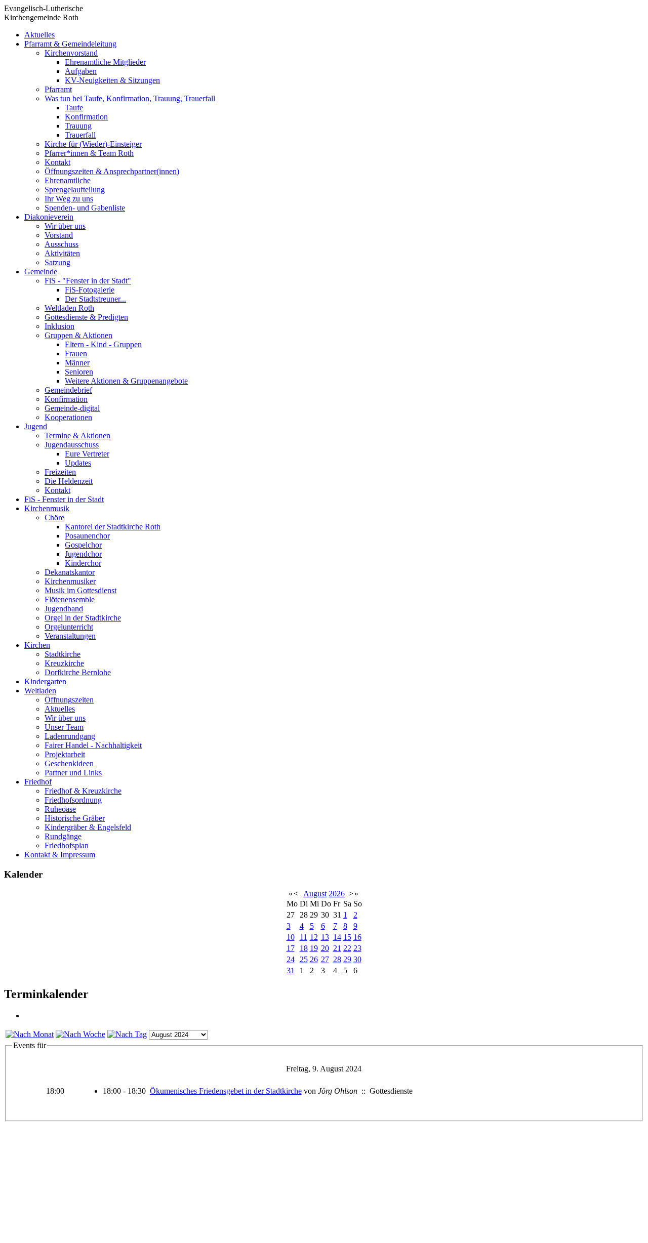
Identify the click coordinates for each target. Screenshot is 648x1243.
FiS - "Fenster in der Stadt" (88, 280)
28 (337, 959)
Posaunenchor (87, 535)
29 (347, 959)
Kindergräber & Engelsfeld (88, 827)
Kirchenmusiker (70, 581)
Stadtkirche (62, 654)
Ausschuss (61, 244)
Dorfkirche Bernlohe (78, 672)
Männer (77, 362)
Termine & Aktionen (77, 435)
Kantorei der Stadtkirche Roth (112, 526)
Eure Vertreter (87, 453)
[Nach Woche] (80, 1034)
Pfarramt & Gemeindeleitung (70, 43)
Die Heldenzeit (69, 481)
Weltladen (40, 690)
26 (314, 959)
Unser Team (64, 727)
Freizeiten (60, 472)
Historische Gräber (75, 818)
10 (291, 937)
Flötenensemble (70, 599)
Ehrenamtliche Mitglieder (105, 62)
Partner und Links (73, 772)
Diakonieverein (48, 217)
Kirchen (37, 645)
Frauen (76, 353)
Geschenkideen (69, 763)
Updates (78, 463)
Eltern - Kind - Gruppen (103, 344)
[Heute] (127, 1034)
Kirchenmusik (46, 508)
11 (303, 937)
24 (291, 959)
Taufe (74, 107)
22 (347, 948)
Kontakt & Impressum (59, 854)
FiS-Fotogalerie (89, 289)
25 (304, 959)
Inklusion (59, 326)
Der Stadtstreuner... (95, 299)
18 (304, 948)
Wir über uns (65, 226)
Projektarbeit (65, 754)
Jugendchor (83, 554)
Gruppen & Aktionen (78, 335)
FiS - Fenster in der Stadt (64, 499)
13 (325, 937)
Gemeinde (40, 271)
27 (325, 959)
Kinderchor (83, 563)
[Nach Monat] (30, 1034)
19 (314, 948)
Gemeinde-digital (72, 408)
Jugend (35, 426)
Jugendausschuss (72, 444)
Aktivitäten (62, 253)
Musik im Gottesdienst (80, 590)
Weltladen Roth (69, 308)
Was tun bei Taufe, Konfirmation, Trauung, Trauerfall (130, 98)
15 (347, 937)
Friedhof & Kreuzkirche (83, 790)
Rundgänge (63, 836)
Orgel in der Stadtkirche (83, 617)
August (315, 893)
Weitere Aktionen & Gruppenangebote (126, 381)
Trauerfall (80, 135)
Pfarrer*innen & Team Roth (89, 153)
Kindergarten (45, 681)
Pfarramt (58, 89)
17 (291, 948)
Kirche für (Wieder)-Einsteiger (93, 144)
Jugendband (64, 608)
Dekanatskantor (70, 572)
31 (291, 970)
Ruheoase (60, 809)
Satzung (57, 262)
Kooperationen (68, 417)
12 (314, 937)
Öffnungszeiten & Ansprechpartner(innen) (112, 171)
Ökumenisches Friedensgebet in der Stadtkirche (226, 1091)
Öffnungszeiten (69, 699)
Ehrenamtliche (68, 180)
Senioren (79, 371)
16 (357, 937)
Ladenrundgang (70, 736)
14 (337, 937)
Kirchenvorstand (71, 53)
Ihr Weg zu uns (69, 198)
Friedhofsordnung (73, 800)
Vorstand (59, 235)
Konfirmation (86, 116)
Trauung (78, 125)
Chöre (54, 517)
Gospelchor (83, 545)
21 (337, 948)
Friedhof (38, 781)
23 (357, 948)
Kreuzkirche (64, 663)
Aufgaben (81, 71)
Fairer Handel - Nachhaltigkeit (93, 745)
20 (325, 948)
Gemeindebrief (68, 390)
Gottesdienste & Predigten (86, 317)
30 (357, 959)
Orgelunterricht (69, 627)
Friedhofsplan (67, 845)
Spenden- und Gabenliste (85, 207)
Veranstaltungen (70, 636)
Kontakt (57, 162)
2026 (337, 893)
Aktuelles (39, 34)
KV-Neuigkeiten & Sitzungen (112, 80)
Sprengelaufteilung (75, 189)
